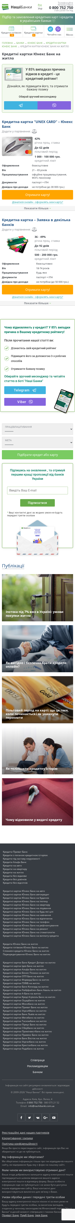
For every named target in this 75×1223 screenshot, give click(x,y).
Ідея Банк (41, 1215)
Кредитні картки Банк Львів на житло (24, 1014)
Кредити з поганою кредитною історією (25, 855)
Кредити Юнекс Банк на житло (20, 944)
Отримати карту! (37, 195)
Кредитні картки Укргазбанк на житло (24, 1041)
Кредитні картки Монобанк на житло (24, 1003)
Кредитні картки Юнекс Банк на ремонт (25, 928)
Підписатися (37, 503)
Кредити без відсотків (15, 882)
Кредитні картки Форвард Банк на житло (26, 979)
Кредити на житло (13, 872)
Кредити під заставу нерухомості (21, 858)
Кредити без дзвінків (15, 879)
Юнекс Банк (35, 43)
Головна (7, 43)
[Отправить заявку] (17, 146)
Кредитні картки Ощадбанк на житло (24, 1000)
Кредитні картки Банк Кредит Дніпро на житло (29, 962)
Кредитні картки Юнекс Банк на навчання (27, 915)
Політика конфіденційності (20, 1144)
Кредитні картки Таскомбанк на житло (25, 1021)
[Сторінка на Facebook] (21, 1117)
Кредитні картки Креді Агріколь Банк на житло (29, 997)
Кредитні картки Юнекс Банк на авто (24, 891)
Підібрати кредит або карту (37, 455)
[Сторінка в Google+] (45, 1117)
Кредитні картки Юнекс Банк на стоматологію (29, 932)
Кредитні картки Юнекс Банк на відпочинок (27, 918)
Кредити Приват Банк (15, 851)
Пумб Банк (27, 1215)
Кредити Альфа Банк (14, 862)
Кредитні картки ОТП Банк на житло (23, 976)
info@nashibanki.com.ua (41, 1106)
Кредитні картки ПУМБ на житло (21, 983)
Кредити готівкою (11, 33)
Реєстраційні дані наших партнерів (25, 1132)
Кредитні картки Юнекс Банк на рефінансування (30, 925)
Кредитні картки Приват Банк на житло (25, 1007)
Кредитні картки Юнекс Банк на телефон (26, 922)
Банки (20, 43)
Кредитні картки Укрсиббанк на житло (24, 1010)
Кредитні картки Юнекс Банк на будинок (26, 898)
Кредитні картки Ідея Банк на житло (23, 966)
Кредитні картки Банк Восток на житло (25, 1038)
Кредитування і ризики (17, 1138)
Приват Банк (10, 1215)
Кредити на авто (12, 865)
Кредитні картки (33, 33)
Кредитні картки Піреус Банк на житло (24, 1024)
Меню (69, 35)
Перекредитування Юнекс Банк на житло (26, 954)
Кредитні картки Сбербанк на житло (23, 1028)
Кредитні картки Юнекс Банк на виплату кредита (31, 935)
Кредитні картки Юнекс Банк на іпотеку (25, 901)
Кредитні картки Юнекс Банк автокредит (26, 894)
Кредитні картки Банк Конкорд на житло (25, 986)
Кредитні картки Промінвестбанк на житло (27, 1031)
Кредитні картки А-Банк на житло (22, 993)
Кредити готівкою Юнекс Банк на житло (25, 947)
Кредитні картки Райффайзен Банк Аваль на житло (32, 990)
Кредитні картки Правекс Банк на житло (25, 1034)
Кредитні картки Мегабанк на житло (23, 1017)
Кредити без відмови (15, 876)
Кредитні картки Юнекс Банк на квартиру (26, 904)
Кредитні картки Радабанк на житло (23, 1048)
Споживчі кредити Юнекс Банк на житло (26, 950)
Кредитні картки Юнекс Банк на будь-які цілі (28, 911)
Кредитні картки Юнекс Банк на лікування (27, 908)
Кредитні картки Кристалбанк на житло (25, 1045)
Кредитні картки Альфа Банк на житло (24, 969)
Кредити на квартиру (15, 869)
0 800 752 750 (61, 8)
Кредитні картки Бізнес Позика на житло (26, 972)
